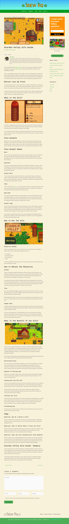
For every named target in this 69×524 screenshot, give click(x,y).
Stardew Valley (18, 68)
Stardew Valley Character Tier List (57, 63)
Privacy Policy (48, 514)
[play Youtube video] (57, 43)
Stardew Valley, (18, 67)
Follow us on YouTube (57, 55)
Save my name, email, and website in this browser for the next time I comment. (23, 498)
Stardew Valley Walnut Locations (57, 73)
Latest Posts (9, 54)
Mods (51, 91)
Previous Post (8, 465)
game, (8, 298)
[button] (33, 11)
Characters (52, 84)
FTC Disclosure (56, 514)
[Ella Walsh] (7, 58)
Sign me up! (57, 34)
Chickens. (15, 186)
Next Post (40, 465)
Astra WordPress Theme (55, 519)
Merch (51, 89)
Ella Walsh (12, 56)
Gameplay (6, 49)
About (5, 54)
